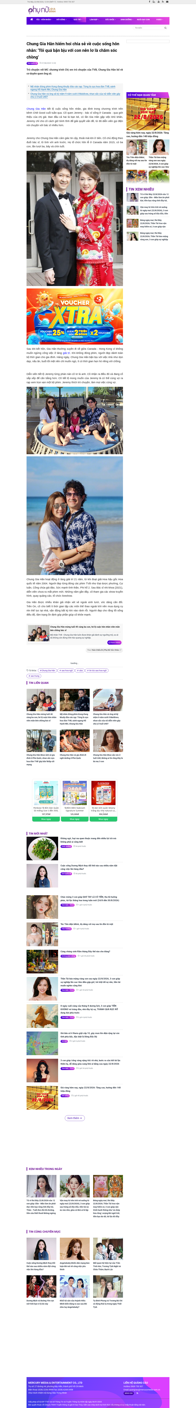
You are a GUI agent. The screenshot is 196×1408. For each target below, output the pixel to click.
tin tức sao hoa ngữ (98, 670)
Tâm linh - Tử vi (67, 905)
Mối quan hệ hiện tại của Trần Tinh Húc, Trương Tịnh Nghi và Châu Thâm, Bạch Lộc (107, 1266)
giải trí (66, 353)
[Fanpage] (150, 1)
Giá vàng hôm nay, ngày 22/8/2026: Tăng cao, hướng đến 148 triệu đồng (91, 1089)
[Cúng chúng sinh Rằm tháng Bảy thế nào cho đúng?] (42, 961)
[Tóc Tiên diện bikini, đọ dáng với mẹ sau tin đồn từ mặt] (42, 934)
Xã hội (64, 1041)
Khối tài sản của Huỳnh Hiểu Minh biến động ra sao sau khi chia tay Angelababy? (73, 1303)
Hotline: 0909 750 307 (66, 2)
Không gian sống (68, 956)
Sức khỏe (110, 19)
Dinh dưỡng (126, 19)
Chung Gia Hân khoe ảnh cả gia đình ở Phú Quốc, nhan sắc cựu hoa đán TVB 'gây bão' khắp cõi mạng (41, 760)
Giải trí (77, 19)
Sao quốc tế (32, 63)
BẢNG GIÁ (129, 1393)
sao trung (34, 676)
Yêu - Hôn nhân (43, 19)
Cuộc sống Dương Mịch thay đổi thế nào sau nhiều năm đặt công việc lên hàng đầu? (89, 867)
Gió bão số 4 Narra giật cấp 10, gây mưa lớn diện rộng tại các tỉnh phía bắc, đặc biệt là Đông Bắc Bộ (90, 1035)
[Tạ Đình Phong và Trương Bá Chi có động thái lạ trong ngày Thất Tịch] (108, 1286)
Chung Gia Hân (36, 108)
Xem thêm (115, 642)
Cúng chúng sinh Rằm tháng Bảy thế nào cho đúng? (85, 951)
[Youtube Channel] (159, 1)
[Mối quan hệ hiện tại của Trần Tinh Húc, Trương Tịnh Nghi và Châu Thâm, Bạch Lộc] (108, 1249)
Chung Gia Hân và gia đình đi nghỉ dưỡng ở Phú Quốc (73, 756)
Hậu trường (66, 929)
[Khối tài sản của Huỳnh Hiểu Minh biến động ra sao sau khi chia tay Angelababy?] (75, 1286)
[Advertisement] (75, 1143)
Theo (103, 650)
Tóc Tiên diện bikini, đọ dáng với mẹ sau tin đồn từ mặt (87, 924)
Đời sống (61, 19)
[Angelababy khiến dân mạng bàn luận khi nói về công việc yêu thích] (75, 1249)
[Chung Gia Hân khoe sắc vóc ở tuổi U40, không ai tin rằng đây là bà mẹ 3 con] (108, 740)
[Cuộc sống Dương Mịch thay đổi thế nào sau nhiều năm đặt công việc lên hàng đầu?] (42, 876)
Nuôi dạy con (143, 19)
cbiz (81, 670)
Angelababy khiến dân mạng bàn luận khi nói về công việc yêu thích (75, 1266)
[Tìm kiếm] (165, 28)
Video (159, 19)
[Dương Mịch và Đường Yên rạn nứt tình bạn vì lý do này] (41, 1286)
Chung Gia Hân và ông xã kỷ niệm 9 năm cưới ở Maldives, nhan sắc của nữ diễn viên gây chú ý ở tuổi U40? (75, 95)
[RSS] (163, 1)
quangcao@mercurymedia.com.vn (144, 1390)
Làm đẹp (94, 19)
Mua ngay (46, 819)
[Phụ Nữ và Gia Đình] (42, 10)
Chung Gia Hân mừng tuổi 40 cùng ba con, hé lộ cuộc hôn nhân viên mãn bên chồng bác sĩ (85, 629)
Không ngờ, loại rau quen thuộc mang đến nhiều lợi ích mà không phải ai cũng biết (88, 840)
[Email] (167, 1)
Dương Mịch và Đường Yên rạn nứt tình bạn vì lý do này (40, 1302)
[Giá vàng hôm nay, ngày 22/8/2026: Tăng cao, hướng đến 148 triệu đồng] (42, 1098)
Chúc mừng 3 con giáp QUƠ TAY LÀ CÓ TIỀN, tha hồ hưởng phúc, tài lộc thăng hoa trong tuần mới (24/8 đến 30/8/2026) (90, 899)
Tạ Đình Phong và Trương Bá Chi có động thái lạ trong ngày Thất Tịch (107, 1303)
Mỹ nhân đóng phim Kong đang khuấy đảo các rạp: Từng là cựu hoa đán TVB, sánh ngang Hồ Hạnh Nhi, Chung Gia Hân (72, 88)
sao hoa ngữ (67, 670)
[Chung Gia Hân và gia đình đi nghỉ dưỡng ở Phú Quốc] (75, 740)
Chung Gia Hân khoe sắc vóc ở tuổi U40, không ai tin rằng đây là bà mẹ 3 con (108, 758)
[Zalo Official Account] (155, 1)
